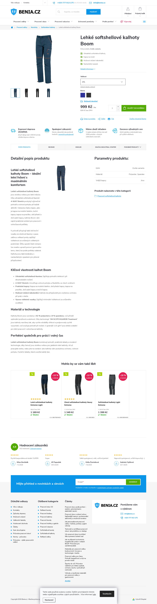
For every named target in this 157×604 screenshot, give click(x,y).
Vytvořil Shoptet (141, 599)
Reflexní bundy (45, 510)
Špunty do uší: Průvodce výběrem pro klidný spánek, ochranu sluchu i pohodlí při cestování (75, 567)
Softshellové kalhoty (47, 533)
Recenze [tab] (51, 147)
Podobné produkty (131, 147)
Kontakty (26, 3)
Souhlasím (107, 594)
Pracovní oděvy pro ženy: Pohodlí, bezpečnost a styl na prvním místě (75, 558)
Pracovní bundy (45, 520)
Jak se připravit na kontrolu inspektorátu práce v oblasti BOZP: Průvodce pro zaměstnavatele (75, 542)
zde (94, 594)
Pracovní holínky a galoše (49, 523)
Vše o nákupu (15, 3)
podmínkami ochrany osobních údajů (110, 488)
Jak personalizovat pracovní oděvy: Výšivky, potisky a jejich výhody (76, 524)
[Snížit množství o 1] (118, 109)
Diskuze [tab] (78, 147)
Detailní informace (86, 69)
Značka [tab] (105, 147)
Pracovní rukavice (46, 527)
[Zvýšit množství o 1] (118, 106)
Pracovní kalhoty (46, 517)
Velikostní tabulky (19, 520)
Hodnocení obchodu (20, 523)
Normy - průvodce (19, 537)
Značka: (138, 119)
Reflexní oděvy (45, 537)
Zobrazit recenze (35, 449)
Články (15, 527)
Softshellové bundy (47, 530)
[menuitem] (21, 21)
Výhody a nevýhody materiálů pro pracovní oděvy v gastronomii (75, 575)
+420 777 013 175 (131, 518)
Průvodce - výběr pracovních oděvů (23, 541)
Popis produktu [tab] (24, 147)
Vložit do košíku (135, 108)
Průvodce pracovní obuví (22, 533)
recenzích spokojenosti (66, 134)
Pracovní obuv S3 (46, 507)
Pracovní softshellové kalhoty (109, 196)
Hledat (93, 12)
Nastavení (49, 600)
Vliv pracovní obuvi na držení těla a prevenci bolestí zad (75, 535)
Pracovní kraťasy (46, 514)
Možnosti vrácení (19, 517)
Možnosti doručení (91, 101)
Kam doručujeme (19, 530)
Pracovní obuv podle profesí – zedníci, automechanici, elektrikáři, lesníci (75, 509)
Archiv (67, 581)
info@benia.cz (129, 514)
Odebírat (133, 482)
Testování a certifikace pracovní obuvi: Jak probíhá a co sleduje (76, 530)
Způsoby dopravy (19, 513)
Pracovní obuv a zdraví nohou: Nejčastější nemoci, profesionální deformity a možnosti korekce (76, 516)
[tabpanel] (45, 394)
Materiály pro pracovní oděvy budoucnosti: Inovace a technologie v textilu (75, 551)
